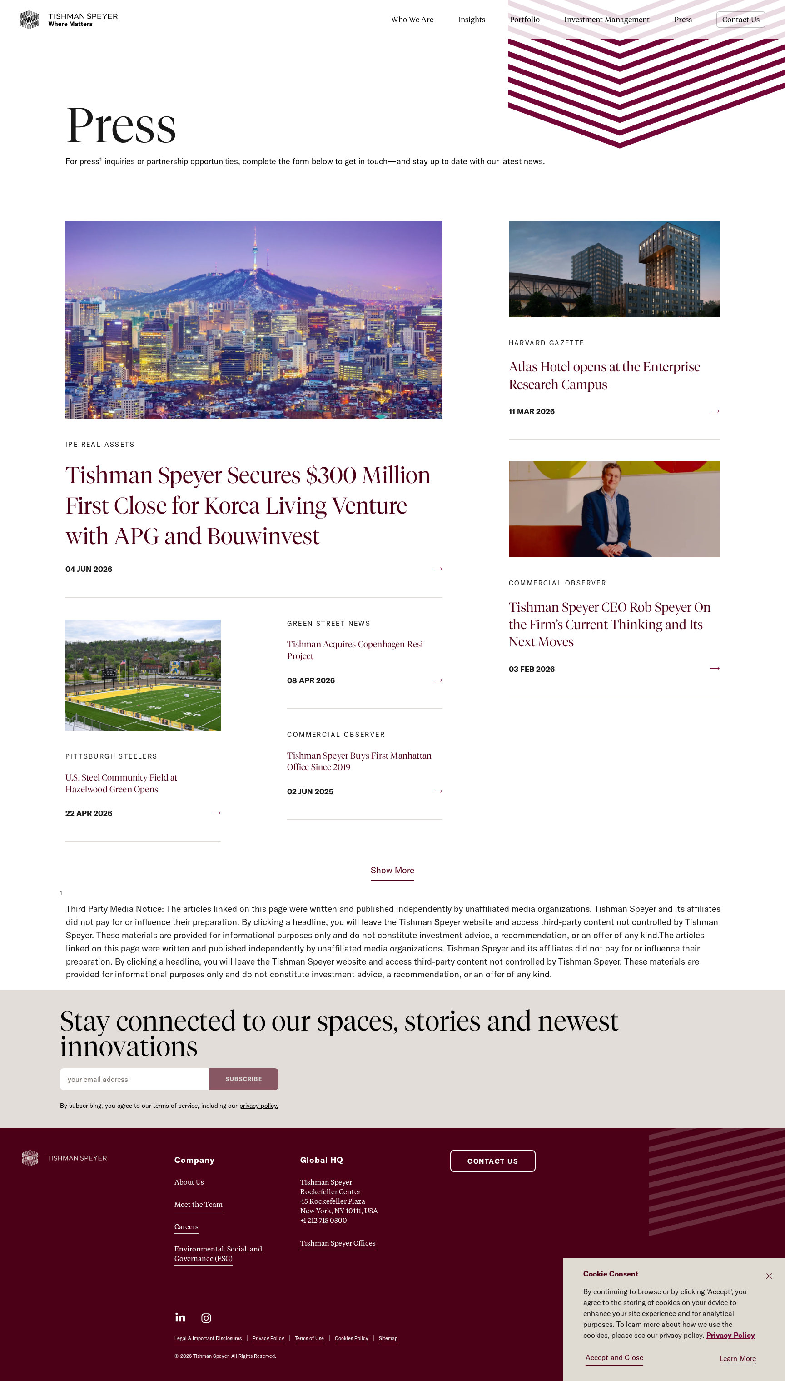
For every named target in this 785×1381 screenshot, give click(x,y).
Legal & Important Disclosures (208, 1338)
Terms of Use (309, 1338)
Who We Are (412, 19)
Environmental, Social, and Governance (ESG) (218, 1253)
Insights (471, 19)
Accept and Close (615, 1357)
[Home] (69, 19)
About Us (189, 1181)
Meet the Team (198, 1204)
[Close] (769, 1276)
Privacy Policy (268, 1338)
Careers (186, 1226)
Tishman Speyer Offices (338, 1242)
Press (683, 19)
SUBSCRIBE (244, 1079)
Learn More (738, 1358)
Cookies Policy (351, 1338)
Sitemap (388, 1338)
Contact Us (741, 19)
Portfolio (525, 19)
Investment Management (607, 19)
